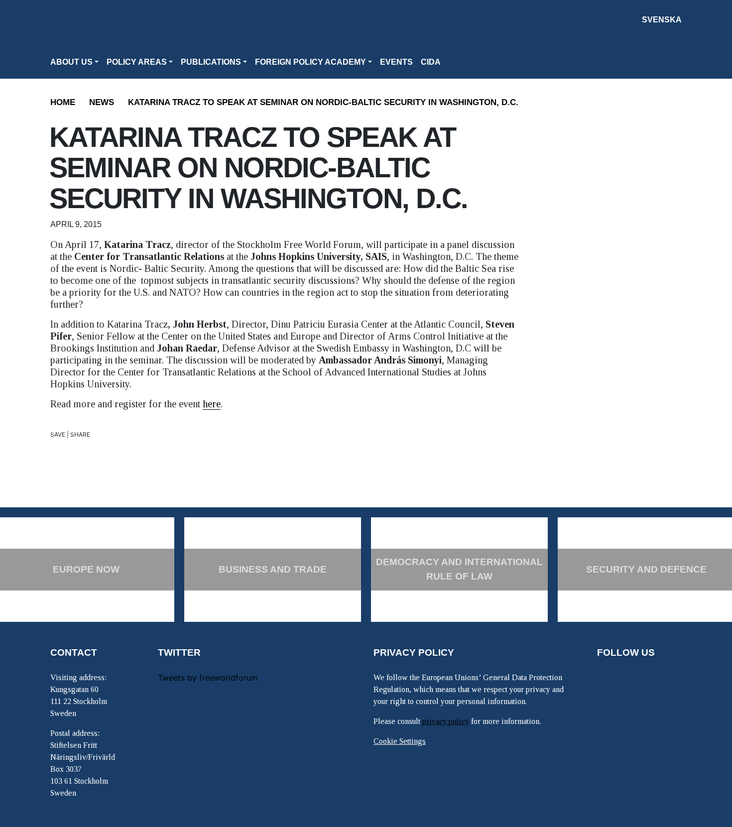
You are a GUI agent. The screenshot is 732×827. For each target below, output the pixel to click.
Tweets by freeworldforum (208, 678)
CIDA (431, 62)
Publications (211, 62)
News (101, 102)
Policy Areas (137, 62)
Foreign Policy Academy (310, 62)
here (212, 403)
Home (62, 102)
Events (396, 62)
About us (71, 62)
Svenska (662, 19)
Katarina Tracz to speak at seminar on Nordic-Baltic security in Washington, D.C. (323, 102)
